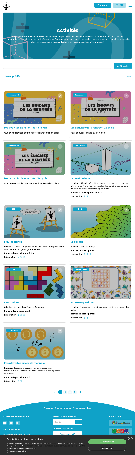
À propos (48, 408)
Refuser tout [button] (107, 448)
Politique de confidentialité (27, 448)
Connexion (102, 5)
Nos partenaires (63, 408)
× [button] (132, 438)
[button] (46, 451)
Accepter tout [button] (107, 442)
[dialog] (67, 445)
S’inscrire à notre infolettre (64, 416)
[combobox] (128, 438)
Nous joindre (79, 408)
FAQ (89, 408)
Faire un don (65, 434)
